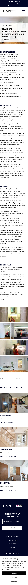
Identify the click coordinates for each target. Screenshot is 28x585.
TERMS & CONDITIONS (12, 553)
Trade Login (18, 1)
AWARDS (12, 547)
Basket (9, 1)
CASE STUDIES (12, 540)
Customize (14, 577)
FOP (1, 67)
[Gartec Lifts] (9, 11)
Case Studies (7, 25)
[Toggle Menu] (23, 11)
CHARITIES (12, 544)
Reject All (14, 581)
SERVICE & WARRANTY (12, 536)
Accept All (14, 573)
